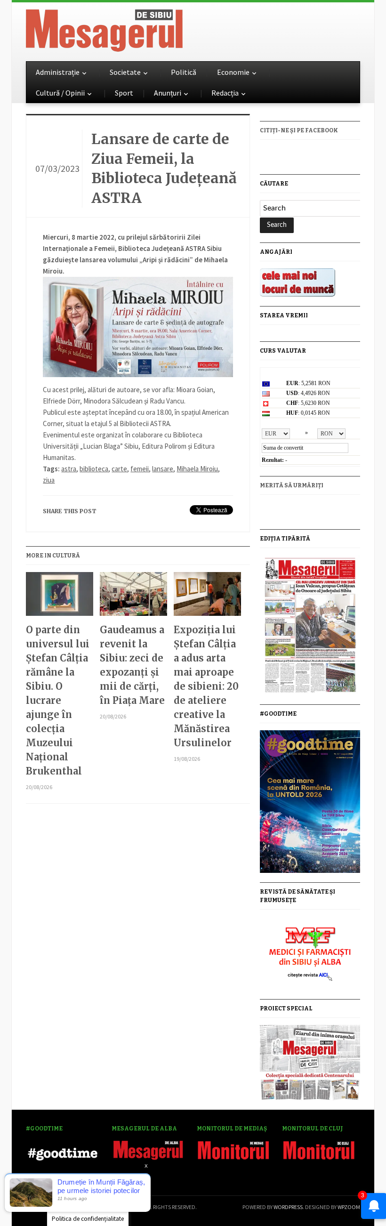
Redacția (225, 92)
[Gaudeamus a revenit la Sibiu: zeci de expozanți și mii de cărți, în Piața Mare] (133, 597)
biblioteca (94, 468)
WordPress (288, 1206)
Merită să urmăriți (291, 485)
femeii (139, 468)
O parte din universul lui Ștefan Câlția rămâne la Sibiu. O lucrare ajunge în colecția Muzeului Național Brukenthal (57, 700)
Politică (183, 72)
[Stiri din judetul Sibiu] (104, 29)
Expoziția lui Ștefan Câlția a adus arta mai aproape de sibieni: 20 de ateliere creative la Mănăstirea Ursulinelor (206, 686)
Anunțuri (167, 92)
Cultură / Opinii (60, 92)
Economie (233, 72)
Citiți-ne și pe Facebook (299, 130)
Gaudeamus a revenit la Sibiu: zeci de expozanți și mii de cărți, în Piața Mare (132, 665)
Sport (124, 92)
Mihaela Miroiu (197, 468)
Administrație (58, 72)
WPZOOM (349, 1206)
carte (119, 468)
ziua (49, 480)
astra (68, 468)
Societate (125, 72)
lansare (162, 468)
